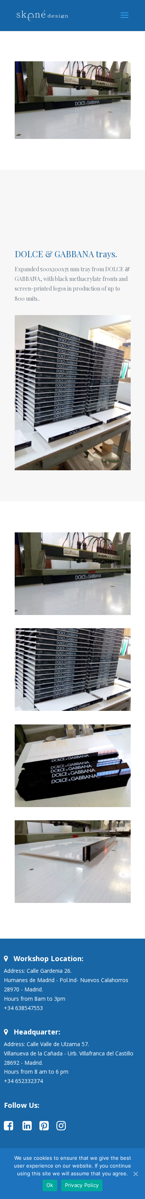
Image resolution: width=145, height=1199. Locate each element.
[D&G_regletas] (73, 615)
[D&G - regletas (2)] (73, 902)
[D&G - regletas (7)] (73, 710)
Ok (49, 1185)
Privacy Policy (82, 1185)
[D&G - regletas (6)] (73, 807)
